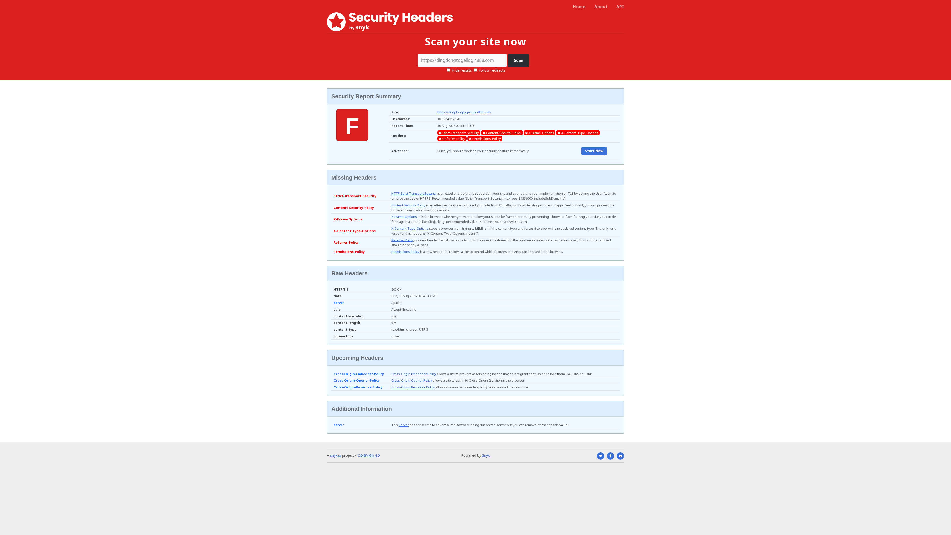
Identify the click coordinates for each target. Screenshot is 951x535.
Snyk (486, 455)
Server (404, 425)
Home (579, 6)
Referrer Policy (402, 240)
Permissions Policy (405, 251)
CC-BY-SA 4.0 (369, 455)
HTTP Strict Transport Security (414, 193)
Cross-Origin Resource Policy (413, 387)
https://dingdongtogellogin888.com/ (464, 112)
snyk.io (335, 455)
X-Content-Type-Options (409, 228)
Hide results (461, 70)
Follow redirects (492, 70)
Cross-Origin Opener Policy (411, 380)
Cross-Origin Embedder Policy (413, 374)
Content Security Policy (408, 205)
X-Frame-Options (404, 216)
